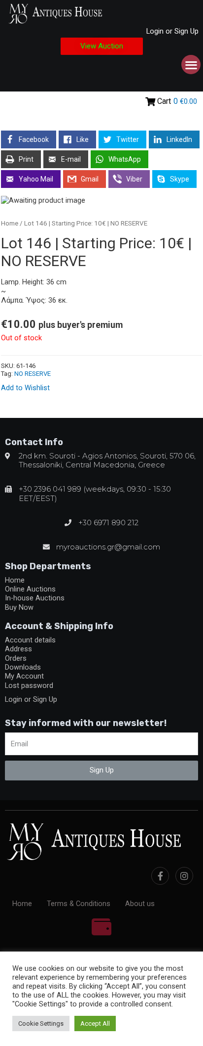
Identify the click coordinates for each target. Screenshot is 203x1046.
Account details (30, 640)
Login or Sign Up (172, 31)
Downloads (23, 667)
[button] (102, 46)
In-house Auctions (35, 597)
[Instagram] (184, 876)
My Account (24, 676)
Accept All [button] (95, 1023)
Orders (16, 658)
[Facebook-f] (160, 876)
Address (18, 648)
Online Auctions (30, 589)
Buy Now (19, 607)
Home (9, 223)
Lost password (29, 685)
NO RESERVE (32, 373)
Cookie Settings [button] (41, 1023)
